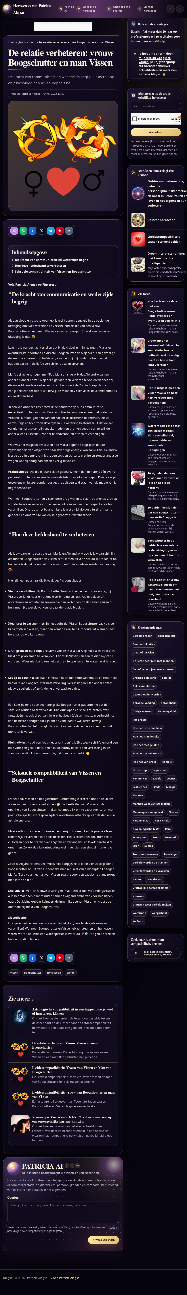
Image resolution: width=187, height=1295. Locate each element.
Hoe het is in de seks (146, 736)
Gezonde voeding (144, 703)
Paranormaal (141, 820)
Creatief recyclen (143, 652)
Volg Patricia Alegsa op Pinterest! (32, 285)
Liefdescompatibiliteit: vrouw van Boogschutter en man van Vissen (73, 1094)
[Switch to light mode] (171, 9)
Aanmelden (155, 132)
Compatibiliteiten (144, 644)
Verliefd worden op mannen (150, 862)
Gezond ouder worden (147, 694)
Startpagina (15, 42)
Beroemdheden (142, 636)
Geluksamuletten (144, 686)
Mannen (138, 795)
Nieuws (173, 812)
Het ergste (139, 720)
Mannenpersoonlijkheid (148, 812)
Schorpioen (140, 837)
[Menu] (180, 9)
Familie (166, 678)
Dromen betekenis (144, 678)
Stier (136, 846)
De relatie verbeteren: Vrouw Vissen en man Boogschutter (65, 1045)
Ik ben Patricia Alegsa (153, 24)
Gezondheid (168, 703)
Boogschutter (32, 972)
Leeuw (171, 778)
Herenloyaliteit (167, 711)
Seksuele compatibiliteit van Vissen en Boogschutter (53, 271)
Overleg (13, 1198)
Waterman (139, 913)
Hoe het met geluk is (146, 745)
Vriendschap (154, 879)
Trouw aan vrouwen (145, 854)
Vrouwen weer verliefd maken (152, 904)
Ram (168, 829)
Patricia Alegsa (31, 93)
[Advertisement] (63, 26)
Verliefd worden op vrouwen (151, 871)
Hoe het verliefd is (144, 762)
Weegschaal (159, 913)
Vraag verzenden (103, 1239)
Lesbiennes (140, 787)
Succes (148, 846)
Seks (156, 837)
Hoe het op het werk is (147, 753)
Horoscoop (54, 972)
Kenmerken (140, 778)
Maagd (170, 787)
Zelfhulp (138, 921)
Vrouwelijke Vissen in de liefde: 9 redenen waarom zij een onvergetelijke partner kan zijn (71, 1119)
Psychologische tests (146, 829)
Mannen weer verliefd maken (151, 804)
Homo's (167, 762)
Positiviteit (162, 820)
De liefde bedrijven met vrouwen (153, 669)
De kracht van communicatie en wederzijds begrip (51, 260)
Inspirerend (159, 770)
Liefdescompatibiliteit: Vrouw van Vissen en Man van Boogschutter (71, 1069)
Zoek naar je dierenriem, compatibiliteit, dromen (153, 953)
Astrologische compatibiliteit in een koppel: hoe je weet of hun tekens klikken (72, 1011)
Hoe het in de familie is (147, 728)
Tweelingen (171, 854)
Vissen (31, 42)
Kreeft (157, 778)
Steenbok (171, 837)
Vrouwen (138, 896)
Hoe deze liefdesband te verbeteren (40, 266)
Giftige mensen (142, 711)
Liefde (71, 972)
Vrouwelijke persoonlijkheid (150, 888)
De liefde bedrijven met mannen (153, 661)
